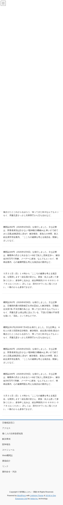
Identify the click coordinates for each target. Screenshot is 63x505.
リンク (5, 466)
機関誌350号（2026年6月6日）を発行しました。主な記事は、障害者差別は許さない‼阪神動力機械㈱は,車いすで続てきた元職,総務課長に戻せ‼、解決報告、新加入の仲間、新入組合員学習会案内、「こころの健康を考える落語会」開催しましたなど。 (31, 234)
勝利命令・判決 (9, 472)
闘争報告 (6, 444)
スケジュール (8, 450)
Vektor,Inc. (34, 499)
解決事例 (6, 439)
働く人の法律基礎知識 (12, 433)
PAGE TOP (58, 487)
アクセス (6, 428)
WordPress (21, 496)
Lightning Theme (37, 496)
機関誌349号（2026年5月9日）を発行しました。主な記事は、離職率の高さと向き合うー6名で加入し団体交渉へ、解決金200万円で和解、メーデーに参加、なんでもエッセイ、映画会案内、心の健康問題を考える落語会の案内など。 (31, 257)
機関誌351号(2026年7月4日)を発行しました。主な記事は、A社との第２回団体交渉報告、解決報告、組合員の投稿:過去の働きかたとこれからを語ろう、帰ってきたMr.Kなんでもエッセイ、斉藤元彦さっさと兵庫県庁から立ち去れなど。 (31, 332)
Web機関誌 (7, 455)
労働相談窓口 (8, 422)
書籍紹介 (6, 461)
